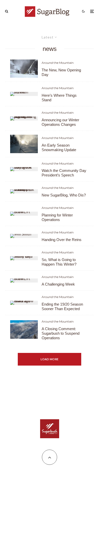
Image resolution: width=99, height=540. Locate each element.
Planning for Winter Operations (57, 217)
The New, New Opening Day (61, 72)
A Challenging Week (58, 284)
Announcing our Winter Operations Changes (60, 122)
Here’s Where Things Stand (59, 97)
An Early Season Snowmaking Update (59, 147)
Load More (50, 359)
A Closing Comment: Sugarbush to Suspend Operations (60, 333)
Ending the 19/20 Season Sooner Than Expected (62, 306)
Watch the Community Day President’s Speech (64, 172)
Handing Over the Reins (61, 239)
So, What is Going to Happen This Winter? (59, 261)
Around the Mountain (58, 63)
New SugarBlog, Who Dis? (64, 195)
